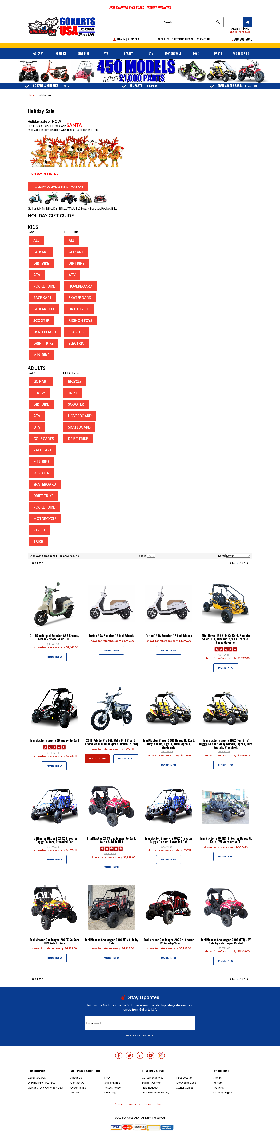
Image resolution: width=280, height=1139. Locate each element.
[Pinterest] (140, 1055)
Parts (66, 85)
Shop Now (152, 85)
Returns (75, 1092)
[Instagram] (161, 1055)
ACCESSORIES (241, 53)
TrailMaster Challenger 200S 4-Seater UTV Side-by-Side (168, 941)
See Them (252, 85)
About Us (163, 39)
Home (31, 95)
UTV (150, 53)
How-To (160, 1104)
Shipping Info (112, 1082)
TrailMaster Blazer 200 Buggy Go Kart (54, 740)
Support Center (151, 1082)
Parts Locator (184, 1077)
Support (120, 1104)
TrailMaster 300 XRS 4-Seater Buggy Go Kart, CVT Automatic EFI (225, 840)
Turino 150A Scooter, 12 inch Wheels (168, 635)
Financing (110, 1092)
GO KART (38, 53)
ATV (106, 53)
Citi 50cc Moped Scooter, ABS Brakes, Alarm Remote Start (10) (54, 637)
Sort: (221, 555)
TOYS (196, 53)
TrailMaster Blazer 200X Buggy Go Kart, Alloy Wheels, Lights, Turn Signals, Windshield (169, 744)
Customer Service (182, 39)
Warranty (134, 1104)
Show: (142, 555)
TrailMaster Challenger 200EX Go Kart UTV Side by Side (54, 941)
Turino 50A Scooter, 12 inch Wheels (111, 635)
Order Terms (78, 1087)
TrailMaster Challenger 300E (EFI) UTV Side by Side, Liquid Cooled (226, 941)
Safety (148, 1104)
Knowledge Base (186, 1082)
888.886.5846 (243, 39)
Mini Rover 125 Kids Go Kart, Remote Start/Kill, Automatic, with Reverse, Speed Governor (226, 639)
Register (133, 39)
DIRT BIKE (83, 53)
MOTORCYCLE (173, 53)
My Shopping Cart (224, 1092)
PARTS (218, 53)
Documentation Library (155, 1092)
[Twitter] (129, 1055)
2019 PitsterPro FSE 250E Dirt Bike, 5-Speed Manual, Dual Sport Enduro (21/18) (111, 742)
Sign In (121, 39)
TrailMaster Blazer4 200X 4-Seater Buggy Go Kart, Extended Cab (54, 840)
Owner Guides (184, 1087)
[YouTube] (150, 1055)
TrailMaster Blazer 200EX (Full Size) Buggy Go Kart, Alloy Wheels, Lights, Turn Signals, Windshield (225, 744)
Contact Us (203, 39)
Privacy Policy (112, 1087)
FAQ (107, 1077)
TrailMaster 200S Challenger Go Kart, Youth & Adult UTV (111, 840)
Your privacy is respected (140, 1035)
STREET (128, 53)
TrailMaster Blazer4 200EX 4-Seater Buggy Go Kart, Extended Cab (169, 840)
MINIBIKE (61, 53)
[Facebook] (118, 1055)
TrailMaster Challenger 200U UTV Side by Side (111, 941)
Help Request (150, 1087)
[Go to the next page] (248, 562)
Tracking (218, 1087)
